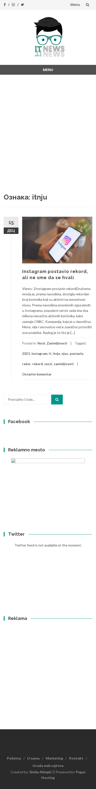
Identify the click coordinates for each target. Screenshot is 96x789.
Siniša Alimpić (41, 772)
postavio (76, 354)
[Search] (57, 399)
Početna (14, 758)
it (50, 354)
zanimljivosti (64, 364)
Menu (75, 4)
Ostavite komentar (37, 374)
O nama (33, 758)
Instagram (39, 354)
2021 (26, 354)
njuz (65, 354)
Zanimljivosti (57, 343)
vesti (48, 364)
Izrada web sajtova (48, 765)
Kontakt (76, 758)
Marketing (54, 758)
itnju (56, 354)
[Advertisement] (48, 127)
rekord (37, 364)
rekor (26, 364)
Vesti (41, 343)
